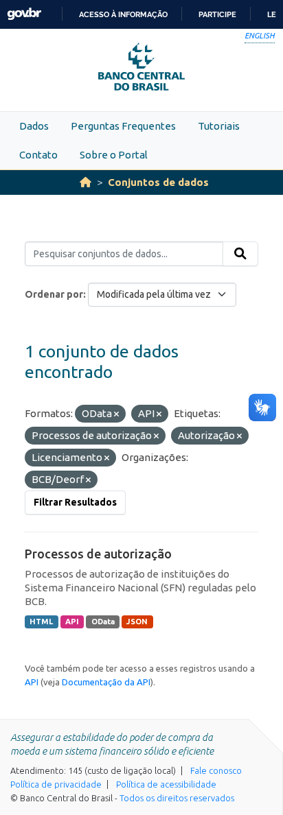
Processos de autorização (98, 553)
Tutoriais (219, 126)
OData (103, 621)
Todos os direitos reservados (177, 798)
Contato (38, 155)
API (72, 621)
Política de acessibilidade (166, 784)
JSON (137, 621)
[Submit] (240, 253)
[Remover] (116, 414)
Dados (34, 126)
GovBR (24, 14)
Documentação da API (106, 682)
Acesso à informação (123, 14)
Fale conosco (216, 770)
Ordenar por (54, 294)
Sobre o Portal (114, 155)
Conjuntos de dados (158, 182)
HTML (41, 621)
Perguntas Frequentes (123, 126)
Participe (217, 14)
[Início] (85, 182)
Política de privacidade (56, 784)
